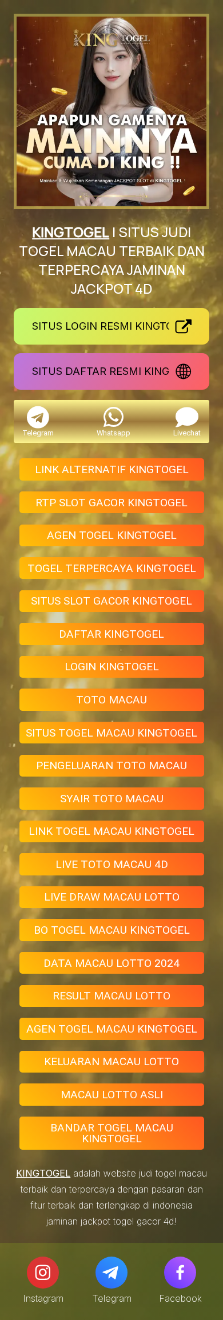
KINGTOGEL (70, 231)
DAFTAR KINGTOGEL (111, 634)
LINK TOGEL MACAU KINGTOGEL (111, 831)
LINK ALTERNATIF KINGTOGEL (112, 469)
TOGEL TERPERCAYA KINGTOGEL (111, 568)
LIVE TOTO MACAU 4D (111, 864)
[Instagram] (43, 1273)
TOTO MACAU (111, 699)
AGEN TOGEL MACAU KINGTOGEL (111, 1028)
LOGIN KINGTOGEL (112, 666)
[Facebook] (180, 1273)
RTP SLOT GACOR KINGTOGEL (111, 502)
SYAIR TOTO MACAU (112, 798)
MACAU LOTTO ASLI (112, 1094)
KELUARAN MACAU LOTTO (111, 1061)
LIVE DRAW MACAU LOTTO (112, 896)
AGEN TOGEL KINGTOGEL (112, 535)
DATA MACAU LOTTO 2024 (111, 963)
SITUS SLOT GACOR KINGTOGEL (111, 600)
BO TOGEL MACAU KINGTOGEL (112, 930)
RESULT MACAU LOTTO (111, 995)
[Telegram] (111, 1273)
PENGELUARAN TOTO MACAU (111, 765)
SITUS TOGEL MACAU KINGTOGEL (111, 732)
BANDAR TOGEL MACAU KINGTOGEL (111, 1133)
